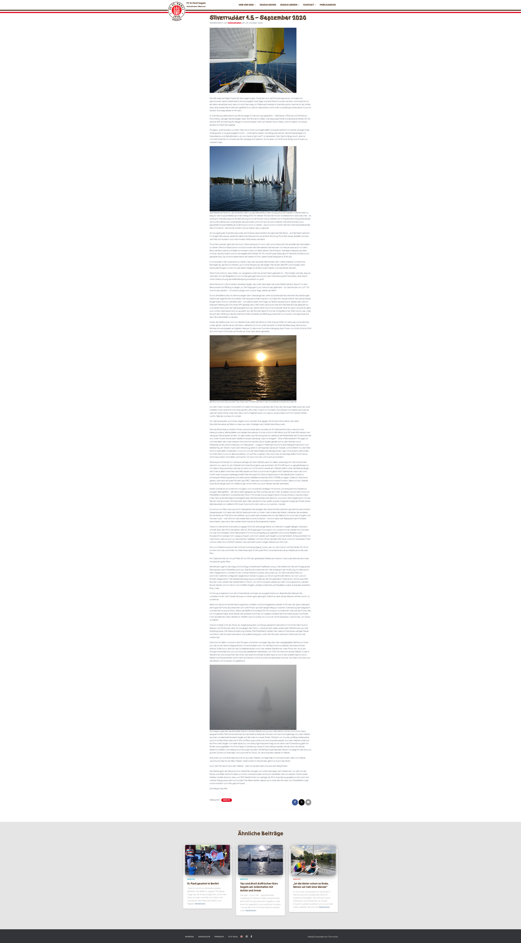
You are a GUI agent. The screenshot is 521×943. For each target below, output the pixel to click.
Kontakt (308, 5)
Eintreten (189, 937)
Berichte (226, 800)
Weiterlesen (200, 904)
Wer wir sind (246, 5)
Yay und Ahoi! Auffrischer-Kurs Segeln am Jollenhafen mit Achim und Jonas (259, 887)
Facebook (251, 936)
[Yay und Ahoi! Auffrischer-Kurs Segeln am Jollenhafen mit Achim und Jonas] (260, 860)
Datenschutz (204, 937)
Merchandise (328, 5)
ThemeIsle (333, 937)
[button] (255, 5)
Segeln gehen (268, 5)
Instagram (246, 936)
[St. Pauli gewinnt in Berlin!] (207, 860)
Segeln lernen (289, 5)
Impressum (219, 937)
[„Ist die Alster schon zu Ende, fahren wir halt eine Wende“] (313, 860)
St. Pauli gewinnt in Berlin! (203, 884)
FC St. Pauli (233, 937)
